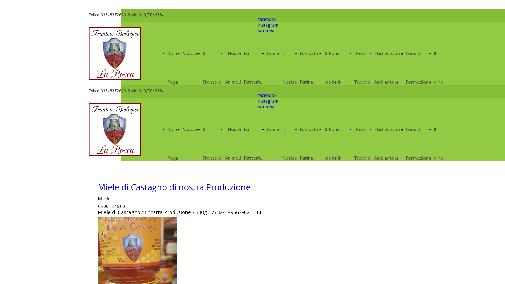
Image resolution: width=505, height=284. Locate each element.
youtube (266, 31)
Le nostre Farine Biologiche (311, 82)
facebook (267, 19)
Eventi (273, 129)
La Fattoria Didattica (254, 82)
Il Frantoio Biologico (213, 82)
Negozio (191, 53)
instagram (268, 25)
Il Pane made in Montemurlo (338, 82)
